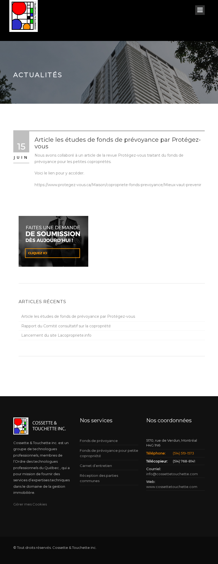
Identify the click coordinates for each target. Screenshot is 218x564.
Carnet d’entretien (96, 465)
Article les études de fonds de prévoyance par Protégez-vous (78, 316)
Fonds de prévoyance (99, 440)
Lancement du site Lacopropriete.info (56, 335)
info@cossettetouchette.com (172, 474)
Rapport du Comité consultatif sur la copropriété (66, 326)
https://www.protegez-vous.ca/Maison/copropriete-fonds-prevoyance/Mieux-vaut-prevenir (118, 184)
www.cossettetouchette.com (171, 486)
